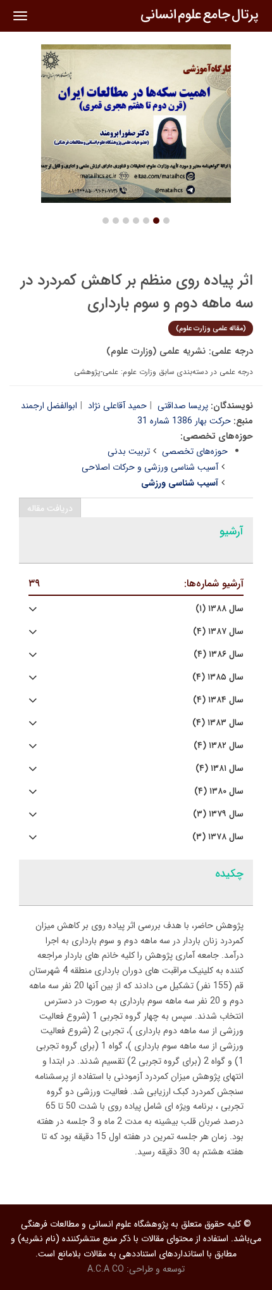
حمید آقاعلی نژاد (117, 406)
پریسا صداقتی (183, 406)
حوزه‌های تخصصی (195, 451)
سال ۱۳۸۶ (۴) (219, 654)
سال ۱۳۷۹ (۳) (218, 814)
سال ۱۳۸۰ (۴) (219, 791)
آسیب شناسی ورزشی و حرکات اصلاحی (150, 467)
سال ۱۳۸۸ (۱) (219, 609)
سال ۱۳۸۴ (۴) (218, 700)
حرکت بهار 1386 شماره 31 (184, 421)
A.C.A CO (105, 1269)
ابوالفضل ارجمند (49, 406)
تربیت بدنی (129, 451)
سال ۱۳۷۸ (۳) (218, 837)
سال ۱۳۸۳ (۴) (218, 723)
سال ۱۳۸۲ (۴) (219, 745)
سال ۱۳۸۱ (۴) (219, 768)
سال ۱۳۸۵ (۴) (218, 677)
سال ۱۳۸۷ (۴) (218, 631)
